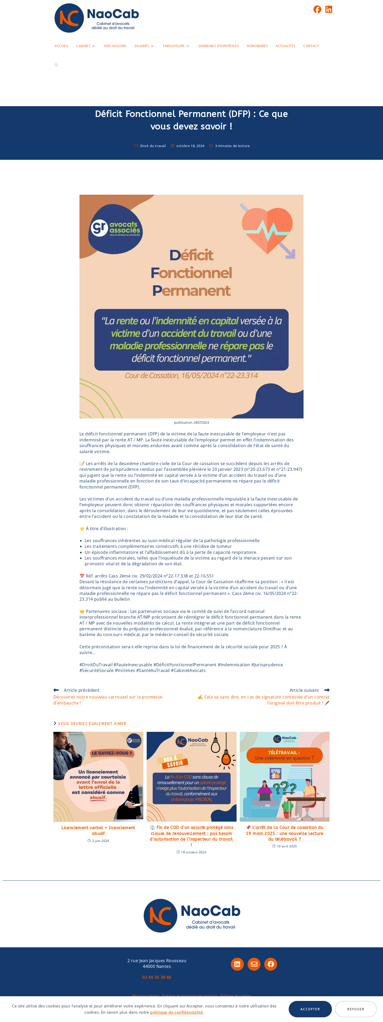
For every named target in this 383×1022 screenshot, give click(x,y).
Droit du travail (153, 145)
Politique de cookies (235, 995)
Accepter (310, 1009)
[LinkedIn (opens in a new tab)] (328, 9)
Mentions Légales (145, 995)
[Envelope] (254, 964)
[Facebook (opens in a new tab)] (317, 9)
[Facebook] (270, 964)
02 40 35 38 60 (156, 977)
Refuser (356, 1009)
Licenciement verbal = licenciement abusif (98, 830)
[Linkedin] (237, 964)
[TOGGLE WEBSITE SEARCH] (56, 65)
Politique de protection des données (190, 995)
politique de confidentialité (176, 1012)
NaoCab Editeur (191, 94)
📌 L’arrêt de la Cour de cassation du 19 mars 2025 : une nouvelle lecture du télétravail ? (284, 833)
